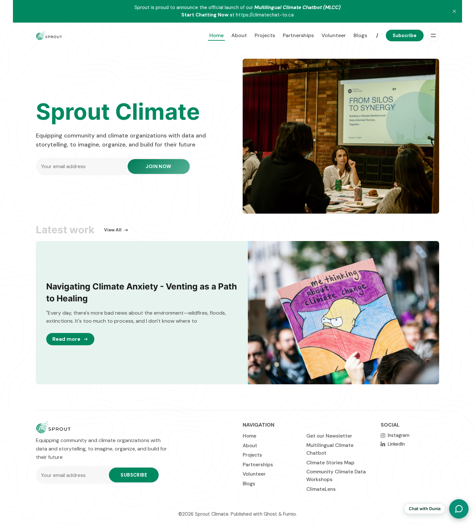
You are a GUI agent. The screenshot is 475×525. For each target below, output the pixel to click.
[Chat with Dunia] (459, 509)
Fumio (289, 514)
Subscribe (405, 35)
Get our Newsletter (329, 436)
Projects (265, 35)
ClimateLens (321, 489)
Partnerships (298, 35)
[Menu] (433, 35)
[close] (454, 11)
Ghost (270, 514)
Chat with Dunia (424, 508)
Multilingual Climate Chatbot (330, 449)
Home (216, 35)
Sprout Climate (211, 514)
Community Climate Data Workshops (336, 476)
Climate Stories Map (330, 462)
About (239, 35)
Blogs (360, 35)
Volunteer (334, 35)
